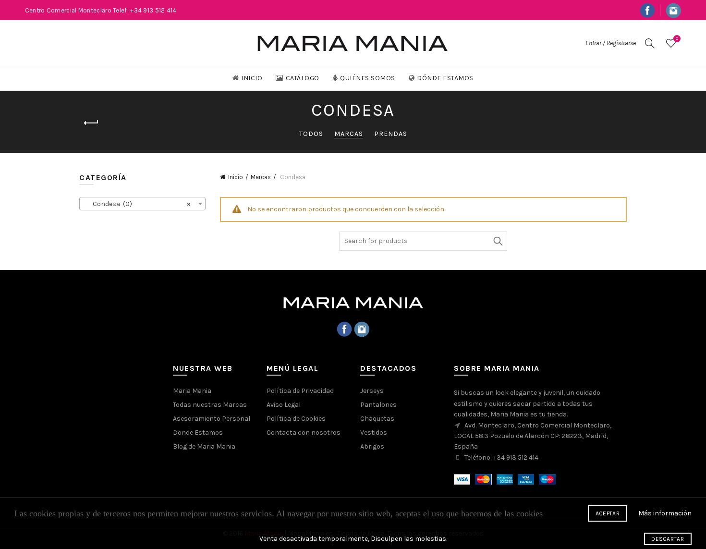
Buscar (497, 241)
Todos (311, 134)
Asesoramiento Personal (211, 419)
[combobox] (142, 203)
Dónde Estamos (445, 78)
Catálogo (302, 78)
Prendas (390, 134)
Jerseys (372, 391)
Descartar (667, 539)
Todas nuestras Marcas (210, 405)
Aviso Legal (284, 405)
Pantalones (378, 405)
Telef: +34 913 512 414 (145, 10)
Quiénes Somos (367, 78)
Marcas (348, 134)
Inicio (251, 78)
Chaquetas (377, 419)
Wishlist (677, 38)
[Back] (91, 123)
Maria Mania (192, 391)
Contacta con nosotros (304, 432)
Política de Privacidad (300, 391)
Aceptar (608, 513)
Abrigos (372, 446)
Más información (665, 513)
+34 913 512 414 (515, 457)
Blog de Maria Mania (204, 446)
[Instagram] (361, 329)
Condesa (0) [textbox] (139, 204)
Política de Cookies (296, 419)
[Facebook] (344, 329)
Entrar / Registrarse (610, 43)
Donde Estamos (198, 432)
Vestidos (373, 432)
